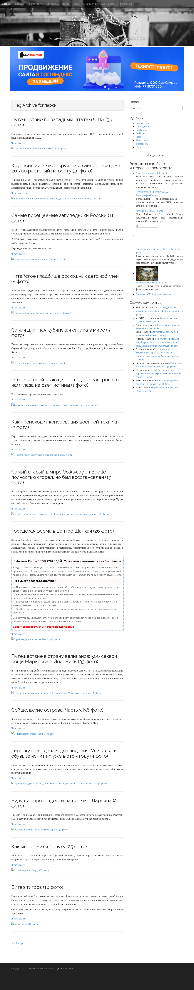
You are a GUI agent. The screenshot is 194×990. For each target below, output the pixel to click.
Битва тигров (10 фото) (37, 887)
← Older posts (19, 943)
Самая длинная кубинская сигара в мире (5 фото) (60, 332)
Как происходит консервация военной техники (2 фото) (65, 424)
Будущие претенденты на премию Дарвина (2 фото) (64, 803)
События (140, 133)
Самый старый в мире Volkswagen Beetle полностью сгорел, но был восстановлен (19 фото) (61, 477)
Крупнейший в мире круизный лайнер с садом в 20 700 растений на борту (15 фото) (66, 168)
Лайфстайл (53, 3)
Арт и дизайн (108, 3)
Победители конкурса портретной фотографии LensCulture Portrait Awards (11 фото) (158, 373)
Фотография (126, 3)
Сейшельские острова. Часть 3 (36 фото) (57, 710)
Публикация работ (65, 968)
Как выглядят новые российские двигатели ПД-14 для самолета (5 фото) (159, 311)
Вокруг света (36, 3)
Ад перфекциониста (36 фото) (151, 173)
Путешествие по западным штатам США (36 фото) (61, 122)
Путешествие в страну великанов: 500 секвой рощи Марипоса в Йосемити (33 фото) (64, 658)
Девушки (19, 3)
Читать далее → (19, 143)
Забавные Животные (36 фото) (151, 282)
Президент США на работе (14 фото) (155, 294)
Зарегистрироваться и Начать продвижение (43, 626)
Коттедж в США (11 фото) (149, 211)
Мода (77, 3)
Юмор (66, 3)
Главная (6, 3)
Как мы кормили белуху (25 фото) (49, 846)
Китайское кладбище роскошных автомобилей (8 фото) (65, 278)
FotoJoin (31, 968)
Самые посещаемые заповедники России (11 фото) (62, 217)
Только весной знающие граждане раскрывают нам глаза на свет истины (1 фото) (65, 382)
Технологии (90, 3)
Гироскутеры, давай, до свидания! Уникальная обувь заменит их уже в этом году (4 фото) (64, 753)
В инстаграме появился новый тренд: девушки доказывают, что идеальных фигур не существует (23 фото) (157, 342)
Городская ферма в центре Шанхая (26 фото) (62, 531)
